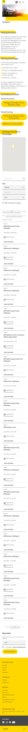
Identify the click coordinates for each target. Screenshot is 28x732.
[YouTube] (13, 722)
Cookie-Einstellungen (7, 702)
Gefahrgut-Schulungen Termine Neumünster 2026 (14, 103)
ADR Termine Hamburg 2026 (12, 123)
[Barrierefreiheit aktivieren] (16, 2)
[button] (13, 147)
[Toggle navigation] (20, 2)
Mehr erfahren (8, 242)
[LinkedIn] (3, 722)
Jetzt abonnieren (10, 651)
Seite (3, 215)
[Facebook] (10, 722)
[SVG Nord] (3, 1)
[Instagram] (7, 722)
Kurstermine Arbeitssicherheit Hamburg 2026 (14, 117)
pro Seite (23, 211)
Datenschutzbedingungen (19, 647)
